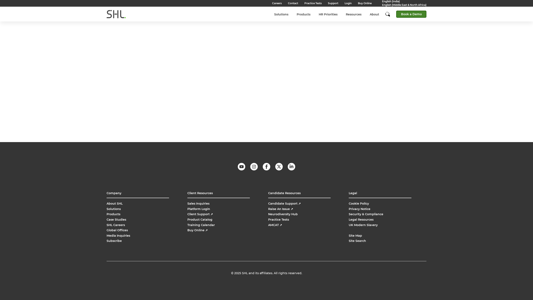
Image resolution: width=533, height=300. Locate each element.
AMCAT (275, 225)
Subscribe (114, 241)
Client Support (200, 214)
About (374, 14)
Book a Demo (411, 14)
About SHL (115, 203)
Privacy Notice (359, 209)
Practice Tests (278, 219)
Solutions (281, 14)
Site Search (357, 241)
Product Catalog (199, 219)
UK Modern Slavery (363, 225)
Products (303, 14)
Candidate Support (284, 203)
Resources (353, 14)
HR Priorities (328, 14)
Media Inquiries (118, 236)
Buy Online (197, 230)
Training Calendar (201, 225)
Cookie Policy (359, 203)
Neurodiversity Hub (283, 214)
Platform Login (198, 209)
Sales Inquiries (198, 203)
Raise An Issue (280, 209)
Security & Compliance (366, 214)
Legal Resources (361, 219)
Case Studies (116, 219)
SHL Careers (116, 225)
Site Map (355, 236)
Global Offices (117, 230)
